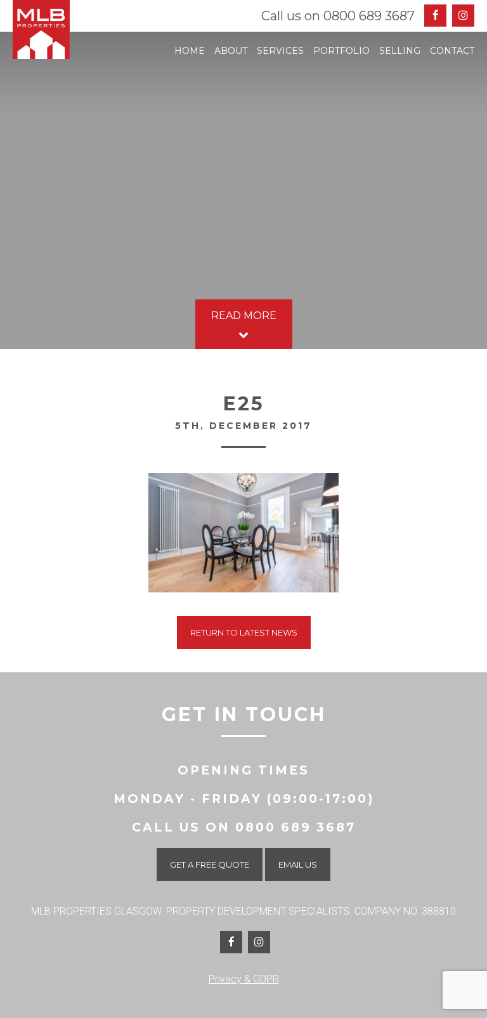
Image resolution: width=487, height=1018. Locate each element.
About (230, 50)
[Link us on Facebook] (231, 942)
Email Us (297, 864)
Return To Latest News (243, 632)
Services (280, 50)
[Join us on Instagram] (463, 15)
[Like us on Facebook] (435, 15)
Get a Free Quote (209, 864)
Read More (243, 316)
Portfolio (341, 50)
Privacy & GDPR (244, 979)
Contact (452, 50)
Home (189, 50)
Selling (399, 50)
